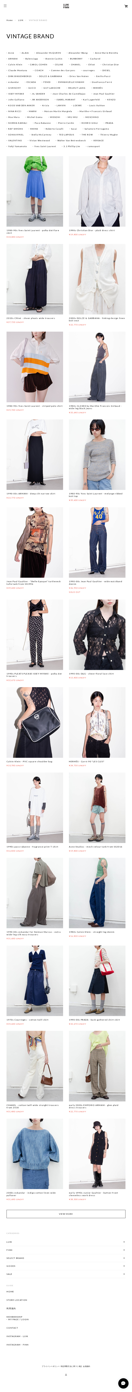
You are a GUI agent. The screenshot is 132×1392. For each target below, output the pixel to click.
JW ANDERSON (40, 99)
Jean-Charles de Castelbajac (69, 93)
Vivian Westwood (40, 140)
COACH (39, 70)
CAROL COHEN (38, 64)
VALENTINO (15, 140)
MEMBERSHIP (14, 1317)
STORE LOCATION (17, 1300)
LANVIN (61, 105)
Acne (11, 53)
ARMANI (13, 58)
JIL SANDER (38, 93)
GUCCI (32, 88)
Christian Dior (110, 64)
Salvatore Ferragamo (97, 128)
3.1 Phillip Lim (72, 146)
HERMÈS (98, 88)
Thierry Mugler (109, 134)
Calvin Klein (15, 64)
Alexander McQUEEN (48, 53)
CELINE (59, 64)
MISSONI (55, 117)
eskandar (13, 82)
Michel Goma (35, 117)
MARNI (33, 111)
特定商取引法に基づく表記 (71, 1366)
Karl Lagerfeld (91, 99)
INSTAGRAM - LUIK (17, 1336)
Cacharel (95, 58)
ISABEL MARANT (66, 99)
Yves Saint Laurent (45, 146)
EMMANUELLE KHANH (71, 82)
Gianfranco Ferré (102, 82)
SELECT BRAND (15, 1258)
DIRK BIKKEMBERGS (20, 76)
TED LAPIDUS (66, 134)
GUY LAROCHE (52, 88)
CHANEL (76, 64)
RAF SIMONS (15, 128)
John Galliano (16, 99)
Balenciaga (31, 58)
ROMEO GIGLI (90, 123)
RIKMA (34, 128)
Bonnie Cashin (54, 58)
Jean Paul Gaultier (104, 93)
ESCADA (31, 82)
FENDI (47, 82)
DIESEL (106, 70)
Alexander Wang (78, 53)
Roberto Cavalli (55, 128)
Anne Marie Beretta (106, 53)
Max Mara (14, 117)
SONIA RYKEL (16, 134)
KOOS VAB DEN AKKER (21, 105)
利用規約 (11, 1308)
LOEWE (77, 105)
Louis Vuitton (97, 105)
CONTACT (12, 1328)
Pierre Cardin (66, 123)
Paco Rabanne (43, 123)
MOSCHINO (92, 117)
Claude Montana (17, 70)
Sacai (74, 128)
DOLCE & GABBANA (50, 76)
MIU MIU (73, 117)
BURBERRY (76, 58)
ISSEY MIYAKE (16, 93)
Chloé (91, 64)
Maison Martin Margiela (58, 111)
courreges (89, 70)
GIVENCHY (14, 88)
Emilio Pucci (103, 76)
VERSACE (98, 140)
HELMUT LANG (77, 88)
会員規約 (86, 1366)
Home (10, 20)
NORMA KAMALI (17, 123)
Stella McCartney (41, 134)
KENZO (111, 99)
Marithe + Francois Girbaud (96, 111)
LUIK (20, 20)
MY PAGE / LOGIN (18, 1319)
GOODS (11, 1266)
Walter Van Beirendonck (71, 140)
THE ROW (87, 134)
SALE (9, 1274)
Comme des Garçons (63, 70)
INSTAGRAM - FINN (18, 1345)
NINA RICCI (14, 111)
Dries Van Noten (79, 76)
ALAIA (25, 53)
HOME (10, 1291)
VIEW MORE (66, 1214)
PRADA (109, 123)
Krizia (45, 105)
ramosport (94, 146)
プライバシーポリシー (51, 1366)
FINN (9, 1250)
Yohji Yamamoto (17, 146)
